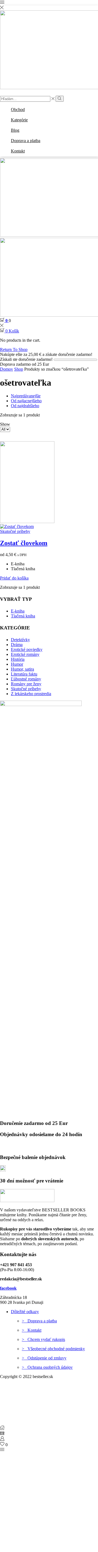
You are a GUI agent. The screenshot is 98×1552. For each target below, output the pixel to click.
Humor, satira (22, 669)
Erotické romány (25, 654)
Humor (17, 664)
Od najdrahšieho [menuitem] (25, 405)
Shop (18, 369)
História (17, 659)
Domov (6, 369)
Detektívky (20, 639)
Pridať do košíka (14, 578)
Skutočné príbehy (15, 531)
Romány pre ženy (26, 684)
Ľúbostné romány (26, 679)
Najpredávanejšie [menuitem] (26, 396)
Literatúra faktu (24, 674)
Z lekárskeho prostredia (31, 693)
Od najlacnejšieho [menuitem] (26, 400)
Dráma (17, 644)
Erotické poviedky (26, 649)
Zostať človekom (23, 543)
